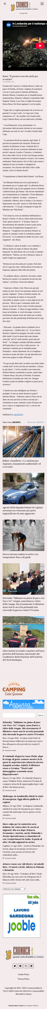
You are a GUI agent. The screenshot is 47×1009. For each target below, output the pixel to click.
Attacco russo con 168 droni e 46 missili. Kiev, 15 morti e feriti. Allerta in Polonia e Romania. (23, 866)
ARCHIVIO (18, 414)
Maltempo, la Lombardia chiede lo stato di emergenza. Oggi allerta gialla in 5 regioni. (23, 799)
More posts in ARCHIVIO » (35, 422)
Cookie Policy (23, 974)
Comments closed (10, 750)
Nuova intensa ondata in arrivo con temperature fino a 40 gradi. (20, 556)
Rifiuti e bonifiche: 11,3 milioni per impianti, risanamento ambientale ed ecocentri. (22, 463)
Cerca (40, 715)
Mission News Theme (16, 1005)
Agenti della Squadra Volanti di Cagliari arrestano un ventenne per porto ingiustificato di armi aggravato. (23, 510)
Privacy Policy (23, 979)
